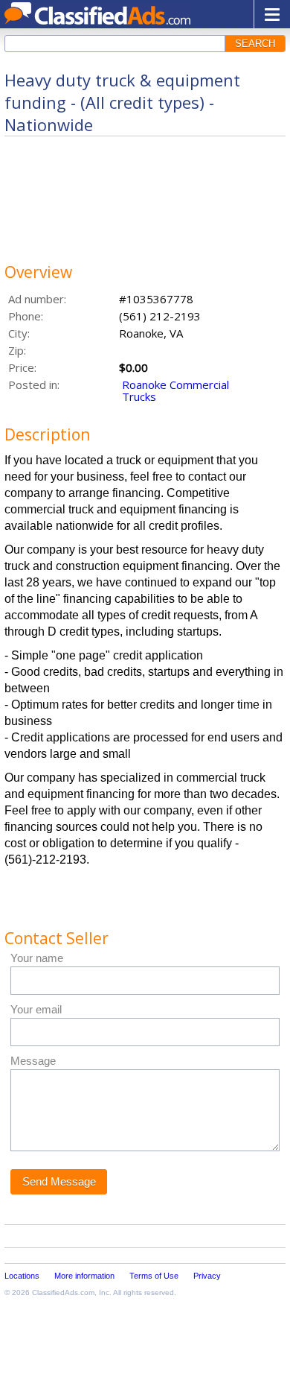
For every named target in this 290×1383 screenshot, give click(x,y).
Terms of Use (153, 1275)
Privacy (207, 1275)
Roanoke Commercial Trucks (175, 390)
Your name (36, 958)
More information (84, 1275)
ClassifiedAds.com (63, 1292)
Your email (36, 1009)
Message (33, 1060)
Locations (21, 1275)
